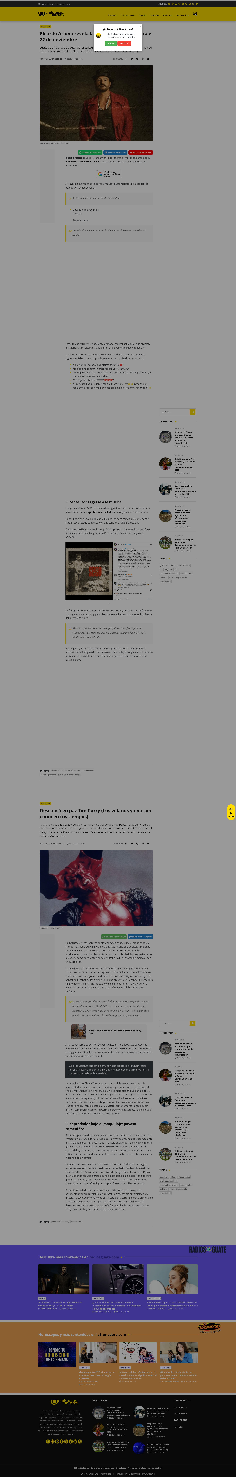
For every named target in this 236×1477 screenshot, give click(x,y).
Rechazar (124, 43)
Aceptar (111, 43)
